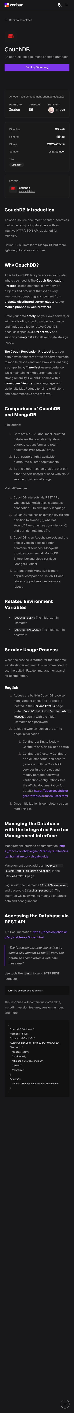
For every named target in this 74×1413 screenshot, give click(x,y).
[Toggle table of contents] (65, 1404)
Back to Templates (20, 20)
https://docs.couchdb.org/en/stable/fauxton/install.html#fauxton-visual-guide (36, 851)
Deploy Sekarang (37, 67)
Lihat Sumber (57, 151)
